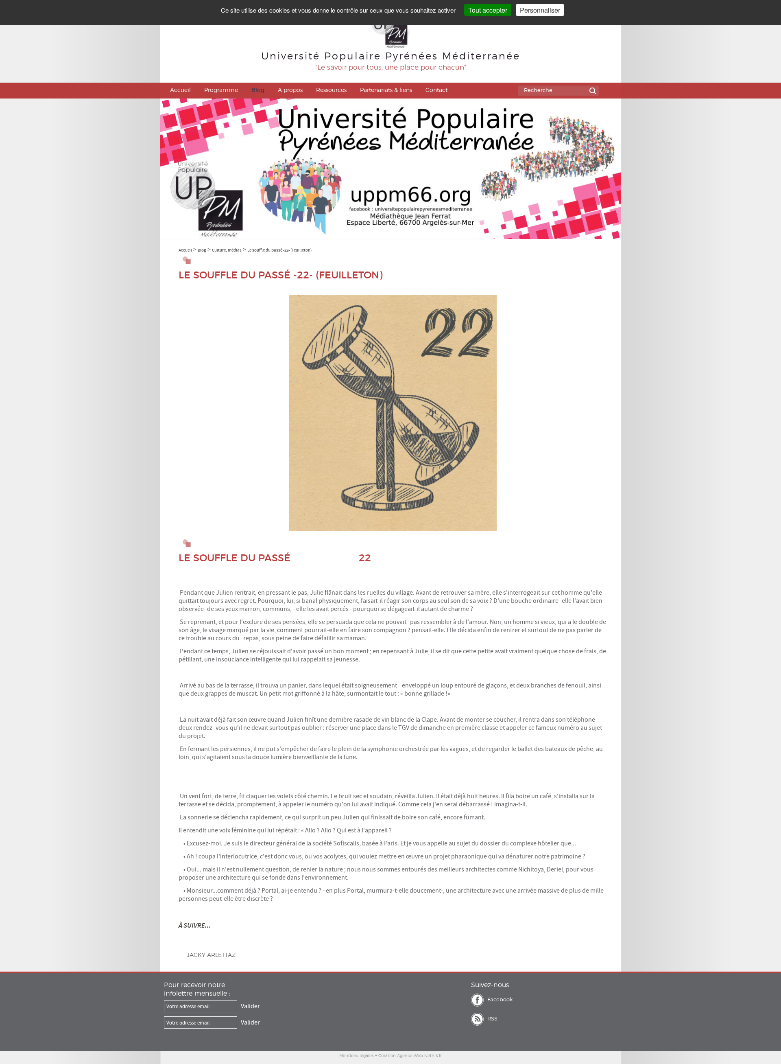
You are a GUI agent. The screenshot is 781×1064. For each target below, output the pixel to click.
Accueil (180, 90)
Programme (221, 90)
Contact (436, 90)
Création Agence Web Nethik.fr (410, 1056)
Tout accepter (487, 10)
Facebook (500, 1000)
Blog (257, 90)
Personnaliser (540, 10)
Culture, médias (227, 250)
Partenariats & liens (386, 90)
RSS (492, 1019)
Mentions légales (356, 1056)
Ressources (331, 90)
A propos (290, 90)
